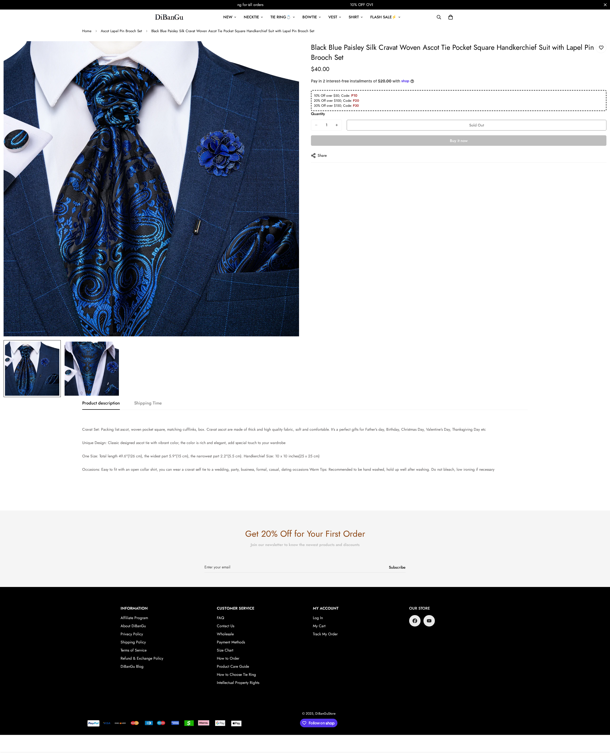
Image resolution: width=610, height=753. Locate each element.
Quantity (318, 113)
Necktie (251, 17)
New (227, 17)
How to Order (228, 658)
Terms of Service (134, 650)
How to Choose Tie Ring (236, 674)
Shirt (354, 17)
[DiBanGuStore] (169, 17)
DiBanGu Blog (132, 666)
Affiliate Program (134, 618)
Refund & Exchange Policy (142, 658)
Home (87, 31)
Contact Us (225, 626)
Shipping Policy (133, 642)
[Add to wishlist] (601, 47)
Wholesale (225, 634)
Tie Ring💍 (280, 17)
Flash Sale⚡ (383, 17)
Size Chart (225, 650)
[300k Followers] (415, 621)
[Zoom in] (289, 51)
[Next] (361, 5)
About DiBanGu (133, 626)
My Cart (319, 626)
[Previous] (248, 5)
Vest (332, 17)
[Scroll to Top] (600, 727)
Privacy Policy (132, 634)
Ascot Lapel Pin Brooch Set (121, 31)
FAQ (220, 618)
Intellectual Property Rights (238, 682)
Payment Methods (231, 642)
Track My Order (325, 634)
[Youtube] (429, 621)
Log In (318, 618)
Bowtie (309, 17)
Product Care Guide (233, 666)
